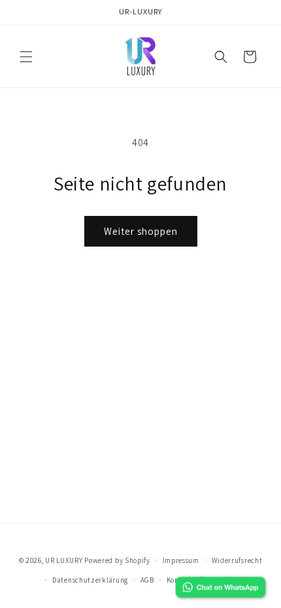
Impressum (181, 560)
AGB (147, 580)
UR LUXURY (63, 559)
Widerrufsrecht (237, 560)
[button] (26, 56)
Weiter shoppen (141, 231)
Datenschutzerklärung (90, 580)
